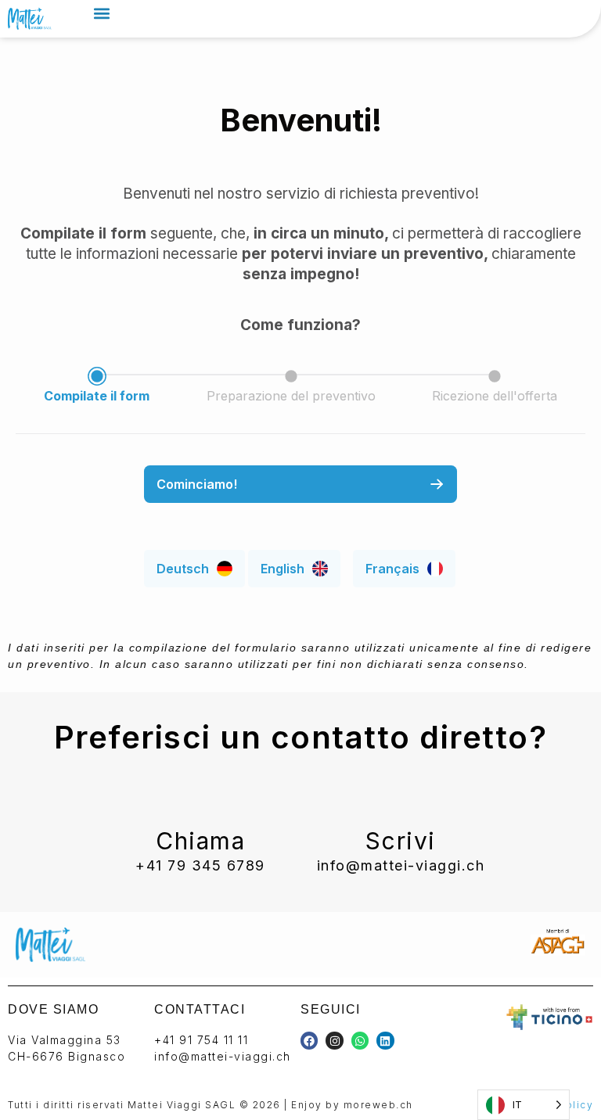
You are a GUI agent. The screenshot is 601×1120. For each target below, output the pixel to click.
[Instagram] (334, 1040)
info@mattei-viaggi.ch (401, 865)
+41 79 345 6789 (200, 865)
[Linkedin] (385, 1040)
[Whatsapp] (360, 1040)
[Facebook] (309, 1040)
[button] (101, 13)
